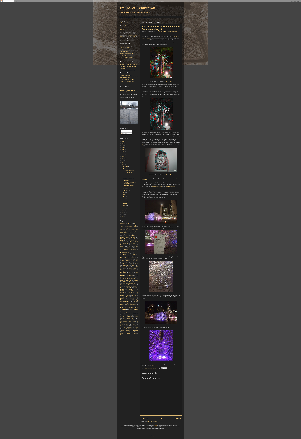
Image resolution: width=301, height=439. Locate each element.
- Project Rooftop (124, 51)
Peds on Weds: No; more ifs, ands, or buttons (127, 91)
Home (121, 17)
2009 (123, 214)
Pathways (132, 298)
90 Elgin (126, 225)
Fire (131, 259)
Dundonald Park (133, 257)
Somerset (129, 316)
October (125, 188)
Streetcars (122, 319)
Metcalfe (136, 281)
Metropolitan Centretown (128, 185)
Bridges (133, 235)
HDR (135, 268)
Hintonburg (132, 269)
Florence (128, 260)
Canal (121, 240)
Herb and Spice (123, 269)
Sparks (136, 316)
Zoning (121, 334)
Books (131, 234)
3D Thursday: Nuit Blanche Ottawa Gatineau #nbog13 (161, 28)
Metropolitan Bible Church (129, 283)
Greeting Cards (135, 266)
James (136, 272)
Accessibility (133, 225)
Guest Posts (124, 268)
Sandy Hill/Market (173, 31)
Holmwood (129, 271)
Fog (133, 260)
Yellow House (129, 333)
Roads (124, 309)
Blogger (153, 436)
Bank (130, 231)
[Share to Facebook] (166, 368)
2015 (123, 160)
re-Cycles (133, 306)
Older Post (177, 418)
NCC (130, 287)
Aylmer (126, 231)
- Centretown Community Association (128, 64)
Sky (130, 315)
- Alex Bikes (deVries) (125, 77)
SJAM (126, 315)
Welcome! (122, 29)
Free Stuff (136, 262)
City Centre (122, 248)
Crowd (124, 254)
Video (132, 328)
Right (171, 81)
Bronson (133, 237)
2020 (123, 152)
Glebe (133, 265)
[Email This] (162, 368)
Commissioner (125, 249)
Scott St (121, 313)
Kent (124, 274)
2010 (123, 212)
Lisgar (128, 277)
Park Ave (134, 295)
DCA (129, 256)
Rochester (136, 309)
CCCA (130, 242)
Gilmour (136, 263)
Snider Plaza (122, 316)
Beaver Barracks (123, 232)
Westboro (125, 331)
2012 (123, 208)
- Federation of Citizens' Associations (128, 70)
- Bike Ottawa (123, 68)
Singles (135, 313)
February (125, 203)
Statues (128, 318)
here (143, 144)
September (125, 190)
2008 (123, 216)
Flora (123, 260)
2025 (123, 143)
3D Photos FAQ (129, 17)
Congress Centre (133, 250)
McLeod (136, 280)
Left (166, 81)
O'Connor (122, 292)
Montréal (128, 286)
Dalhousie (122, 256)
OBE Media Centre (130, 292)
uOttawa (136, 325)
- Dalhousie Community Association (128, 66)
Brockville (127, 237)
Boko (127, 234)
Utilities (123, 327)
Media (130, 281)
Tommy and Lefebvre (131, 322)
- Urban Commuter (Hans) (126, 75)
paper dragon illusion (157, 186)
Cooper (136, 253)
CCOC (136, 242)
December (125, 166)
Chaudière (134, 244)
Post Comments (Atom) (152, 421)
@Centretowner (128, 25)
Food (137, 260)
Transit (121, 325)
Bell (130, 232)
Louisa (133, 277)
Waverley (127, 330)
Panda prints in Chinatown (129, 176)
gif (131, 263)
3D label (172, 364)
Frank (131, 262)
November (125, 168)
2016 (123, 158)
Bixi (134, 232)
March (124, 201)
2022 (123, 147)
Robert (131, 309)
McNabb (125, 281)
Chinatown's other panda (128, 170)
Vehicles (136, 327)
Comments (124, 133)
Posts (123, 131)
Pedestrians (123, 300)
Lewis (123, 277)
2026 (123, 141)
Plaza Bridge (134, 301)
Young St (135, 333)
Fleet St (136, 259)
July (124, 192)
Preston (134, 303)
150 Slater (129, 223)
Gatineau (128, 263)
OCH (137, 292)
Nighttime (166, 31)
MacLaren (128, 280)
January (125, 205)
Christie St (135, 246)
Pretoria (122, 304)
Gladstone (125, 265)
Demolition (123, 257)
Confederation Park (124, 250)
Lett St (137, 275)
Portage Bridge (128, 303)
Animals (135, 226)
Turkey (132, 325)
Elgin (121, 259)
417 (121, 225)
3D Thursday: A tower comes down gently (129, 182)
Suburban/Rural (130, 319)
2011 (123, 210)
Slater (134, 315)
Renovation (123, 307)
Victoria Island (126, 328)
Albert (122, 226)
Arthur (121, 229)
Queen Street (123, 306)
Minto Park (122, 284)
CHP (129, 246)
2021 (123, 149)
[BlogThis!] (163, 368)
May (124, 196)
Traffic (133, 324)
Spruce (124, 318)
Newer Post (144, 418)
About (137, 17)
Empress (127, 259)
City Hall (129, 248)
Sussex (130, 321)
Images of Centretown (137, 7)
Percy (130, 300)
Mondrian (134, 284)
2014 (123, 162)
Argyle (127, 228)
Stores (134, 318)
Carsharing (132, 240)
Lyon (137, 277)
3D (156, 31)
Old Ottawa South (125, 293)
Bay (135, 231)
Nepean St (132, 289)
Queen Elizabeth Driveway (131, 304)
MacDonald (125, 278)
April (124, 199)
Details (155, 425)
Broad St (122, 237)
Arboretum (122, 228)
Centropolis (125, 243)
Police (121, 303)
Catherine (124, 242)
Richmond (131, 307)
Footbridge (125, 262)
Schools (134, 311)
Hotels (135, 271)
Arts (159, 31)
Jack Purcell (131, 272)
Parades (128, 295)
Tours (127, 324)
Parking (122, 297)
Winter (130, 332)
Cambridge (133, 238)
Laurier (122, 275)
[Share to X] (165, 368)
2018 (123, 156)
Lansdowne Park (131, 274)
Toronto (143, 33)
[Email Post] (159, 368)
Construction (124, 252)
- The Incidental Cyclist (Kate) (127, 79)
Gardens (123, 263)
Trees (127, 326)
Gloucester (122, 266)
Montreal (121, 286)
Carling (127, 240)
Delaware (135, 256)
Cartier (136, 240)
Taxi (134, 321)
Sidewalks (127, 313)
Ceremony (133, 243)
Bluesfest (122, 234)
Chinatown (122, 246)
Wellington (135, 330)
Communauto (133, 249)
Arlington (133, 228)
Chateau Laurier (124, 244)
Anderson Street (129, 226)
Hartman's (130, 268)
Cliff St (136, 247)
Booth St (136, 234)
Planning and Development (129, 300)
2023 (123, 145)
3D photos (133, 36)
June (124, 194)
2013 (123, 164)
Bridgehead (125, 235)
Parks (127, 297)
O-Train (132, 291)
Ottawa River (133, 293)
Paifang (122, 295)
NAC (127, 287)
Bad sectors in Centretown (128, 178)
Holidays (122, 271)
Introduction (123, 272)
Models (129, 284)
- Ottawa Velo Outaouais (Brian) (127, 81)
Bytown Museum (124, 238)
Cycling (162, 31)
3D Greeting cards (145, 17)
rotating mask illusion (170, 186)
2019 (123, 154)
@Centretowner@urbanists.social (127, 22)
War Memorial (126, 180)
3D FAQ (154, 365)
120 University (122, 223)
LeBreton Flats (130, 275)
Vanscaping (130, 327)
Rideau (136, 307)
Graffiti (129, 266)
